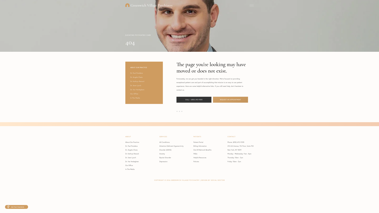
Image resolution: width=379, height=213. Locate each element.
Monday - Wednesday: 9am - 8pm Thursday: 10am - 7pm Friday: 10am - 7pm (239, 157)
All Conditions (164, 142)
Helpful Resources (199, 158)
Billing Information (200, 146)
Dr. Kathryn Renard (132, 154)
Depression (163, 162)
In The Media (130, 169)
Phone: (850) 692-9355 (235, 142)
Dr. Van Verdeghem (132, 162)
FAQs (195, 154)
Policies (196, 162)
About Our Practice (132, 142)
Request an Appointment (230, 100)
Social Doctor (218, 180)
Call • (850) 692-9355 (194, 100)
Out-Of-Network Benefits (202, 150)
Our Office (129, 165)
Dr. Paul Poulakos (131, 146)
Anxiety (162, 154)
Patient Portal (198, 142)
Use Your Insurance (17, 207)
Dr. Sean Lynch (130, 158)
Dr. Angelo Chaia (131, 150)
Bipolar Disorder (165, 158)
